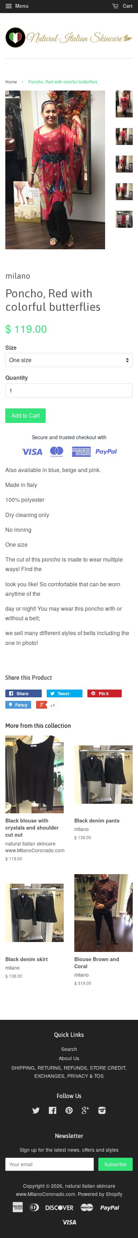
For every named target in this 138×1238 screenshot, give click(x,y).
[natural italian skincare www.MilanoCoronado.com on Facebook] (52, 1111)
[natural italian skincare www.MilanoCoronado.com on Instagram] (102, 1111)
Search (69, 1048)
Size (11, 347)
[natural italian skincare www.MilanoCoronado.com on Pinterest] (69, 1111)
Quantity (16, 377)
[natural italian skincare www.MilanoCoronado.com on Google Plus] (85, 1111)
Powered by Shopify (100, 1193)
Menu (21, 5)
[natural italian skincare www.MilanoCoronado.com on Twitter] (36, 1111)
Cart (127, 5)
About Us (69, 1058)
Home (11, 82)
